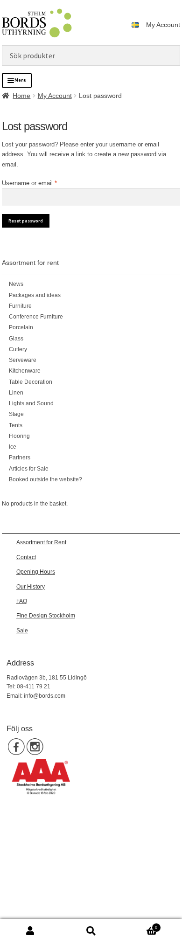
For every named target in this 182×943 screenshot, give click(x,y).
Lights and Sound (31, 403)
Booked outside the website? (45, 479)
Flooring (19, 436)
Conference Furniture (36, 316)
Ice (12, 447)
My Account (163, 24)
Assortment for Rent (41, 542)
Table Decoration (30, 382)
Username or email (41, 183)
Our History (30, 586)
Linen (16, 392)
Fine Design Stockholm (45, 615)
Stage (16, 414)
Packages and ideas (35, 295)
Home (21, 95)
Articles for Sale (29, 468)
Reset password (25, 221)
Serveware (22, 360)
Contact (26, 557)
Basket (139, 925)
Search (91, 931)
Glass (16, 338)
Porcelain (21, 327)
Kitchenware (25, 370)
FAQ (21, 601)
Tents (15, 425)
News (16, 284)
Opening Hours (35, 572)
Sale (22, 630)
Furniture (20, 306)
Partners (19, 457)
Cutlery (18, 349)
